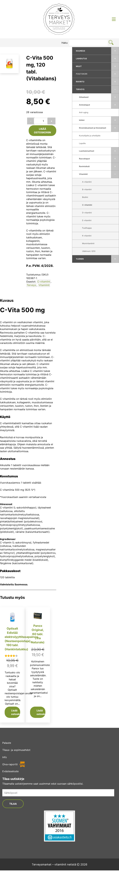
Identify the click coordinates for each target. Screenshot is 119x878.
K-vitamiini (86, 236)
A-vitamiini (87, 182)
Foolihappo (87, 228)
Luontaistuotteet (86, 151)
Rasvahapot (84, 158)
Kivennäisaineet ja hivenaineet (92, 128)
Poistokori (81, 74)
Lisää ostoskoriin (42, 130)
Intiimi (81, 120)
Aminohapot (84, 105)
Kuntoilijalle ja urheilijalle (89, 135)
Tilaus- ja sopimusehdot (16, 749)
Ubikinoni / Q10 (88, 251)
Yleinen (80, 259)
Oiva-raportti (10, 764)
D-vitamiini (87, 212)
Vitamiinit (83, 174)
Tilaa (13, 803)
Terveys (80, 89)
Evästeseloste (10, 771)
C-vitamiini (87, 205)
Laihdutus (81, 58)
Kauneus (80, 51)
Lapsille (82, 143)
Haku (65, 42)
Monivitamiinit (88, 243)
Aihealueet (84, 97)
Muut (79, 66)
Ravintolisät (84, 166)
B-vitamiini (87, 189)
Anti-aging (83, 112)
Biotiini (85, 197)
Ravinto (80, 81)
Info (4, 757)
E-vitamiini (86, 220)
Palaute (6, 742)
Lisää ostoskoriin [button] (15, 712)
